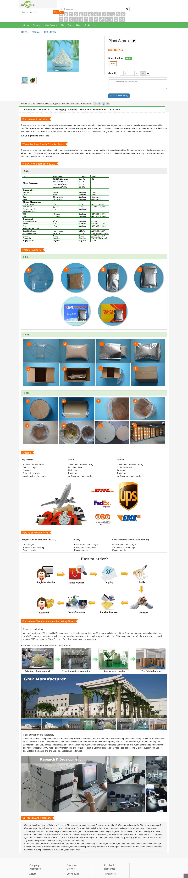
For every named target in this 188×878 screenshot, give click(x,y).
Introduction (30, 109)
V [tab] (96, 19)
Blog (78, 25)
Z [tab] (116, 19)
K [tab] (109, 14)
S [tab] (81, 19)
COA (50, 109)
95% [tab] (26, 171)
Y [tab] (111, 19)
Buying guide (73, 873)
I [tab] (99, 14)
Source (42, 109)
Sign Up (33, 12)
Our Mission (114, 109)
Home (26, 25)
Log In (24, 12)
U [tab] (91, 19)
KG (143, 73)
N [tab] (123, 14)
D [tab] (76, 14)
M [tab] (118, 14)
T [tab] (86, 19)
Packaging (60, 109)
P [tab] (66, 19)
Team (70, 25)
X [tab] (107, 19)
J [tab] (104, 14)
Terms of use (110, 873)
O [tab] (61, 19)
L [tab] (113, 14)
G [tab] (90, 14)
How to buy (85, 109)
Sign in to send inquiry (119, 95)
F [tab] (85, 14)
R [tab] (76, 19)
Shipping (72, 109)
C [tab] (71, 14)
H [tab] (96, 14)
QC (62, 25)
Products (37, 25)
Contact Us (89, 25)
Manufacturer (51, 25)
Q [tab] (71, 19)
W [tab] (101, 19)
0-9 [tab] (122, 19)
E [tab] (81, 14)
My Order (60, 12)
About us (33, 873)
